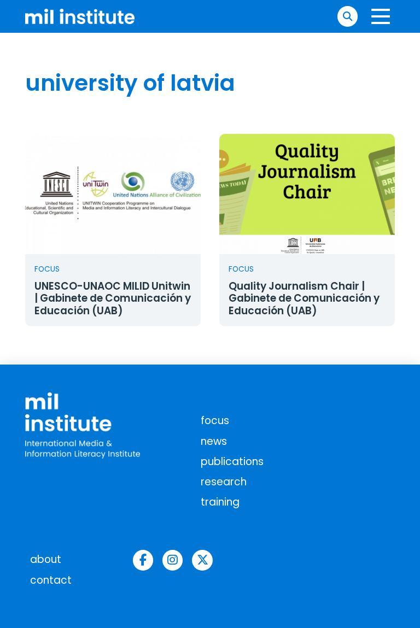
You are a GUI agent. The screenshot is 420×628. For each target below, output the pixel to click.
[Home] (80, 16)
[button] (347, 16)
